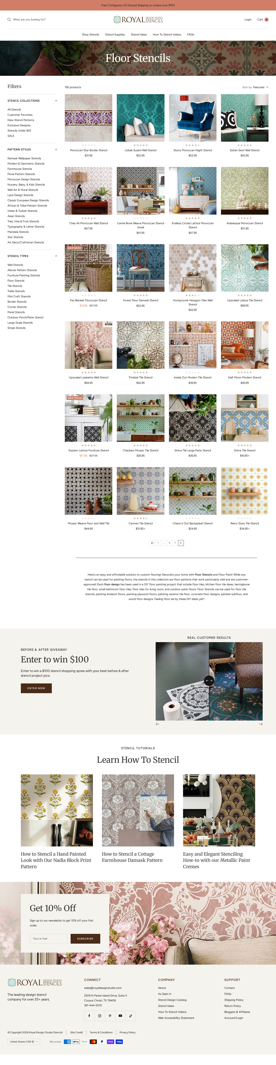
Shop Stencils (90, 34)
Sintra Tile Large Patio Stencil (192, 450)
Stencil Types (18, 256)
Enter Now (36, 688)
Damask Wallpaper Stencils (24, 158)
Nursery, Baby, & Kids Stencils (26, 184)
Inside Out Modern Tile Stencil (192, 377)
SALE (11, 135)
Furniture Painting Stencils (24, 275)
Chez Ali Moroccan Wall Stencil (88, 223)
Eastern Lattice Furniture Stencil (89, 450)
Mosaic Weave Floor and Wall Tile (88, 523)
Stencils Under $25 (19, 130)
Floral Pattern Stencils (21, 174)
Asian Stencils (16, 216)
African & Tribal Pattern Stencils (27, 205)
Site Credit (76, 1032)
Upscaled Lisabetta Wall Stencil (88, 377)
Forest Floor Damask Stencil (140, 300)
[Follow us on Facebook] (89, 1016)
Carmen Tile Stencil (141, 523)
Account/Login (233, 1018)
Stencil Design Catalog (172, 1000)
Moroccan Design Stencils (24, 179)
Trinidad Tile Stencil (140, 377)
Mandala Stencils (18, 231)
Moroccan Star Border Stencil (88, 150)
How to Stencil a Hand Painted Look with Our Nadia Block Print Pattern (56, 860)
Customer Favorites (20, 114)
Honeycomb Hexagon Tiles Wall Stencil (193, 302)
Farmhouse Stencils (20, 168)
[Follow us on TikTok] (130, 1016)
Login (247, 19)
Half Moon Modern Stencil (244, 377)
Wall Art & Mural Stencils (23, 189)
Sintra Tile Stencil (244, 450)
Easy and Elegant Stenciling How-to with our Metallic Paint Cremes (216, 860)
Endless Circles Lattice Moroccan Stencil (193, 225)
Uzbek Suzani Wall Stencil (140, 150)
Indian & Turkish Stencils (22, 210)
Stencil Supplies (115, 34)
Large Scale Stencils (20, 322)
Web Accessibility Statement (176, 1018)
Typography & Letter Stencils (26, 226)
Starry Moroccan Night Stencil (192, 150)
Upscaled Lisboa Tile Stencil (244, 300)
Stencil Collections (24, 100)
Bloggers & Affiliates (237, 1012)
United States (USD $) (22, 1041)
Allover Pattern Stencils (22, 270)
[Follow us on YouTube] (120, 1016)
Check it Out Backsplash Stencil (193, 523)
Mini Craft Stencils (19, 296)
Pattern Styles (19, 149)
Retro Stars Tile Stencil (245, 523)
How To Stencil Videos (167, 34)
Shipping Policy (234, 1000)
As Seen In (164, 994)
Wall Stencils (15, 264)
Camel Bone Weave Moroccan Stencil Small (140, 225)
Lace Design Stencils (20, 195)
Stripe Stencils (17, 327)
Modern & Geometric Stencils (26, 163)
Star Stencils (15, 237)
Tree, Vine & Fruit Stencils (23, 221)
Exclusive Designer (19, 125)
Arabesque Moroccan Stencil (245, 223)
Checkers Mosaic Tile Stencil (140, 450)
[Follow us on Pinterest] (110, 1016)
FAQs (190, 34)
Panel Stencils (16, 312)
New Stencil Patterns (21, 120)
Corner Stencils (17, 306)
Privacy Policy (128, 1032)
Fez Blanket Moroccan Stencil (88, 300)
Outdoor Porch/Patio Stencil (25, 317)
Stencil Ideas (139, 34)
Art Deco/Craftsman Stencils (26, 242)
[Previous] (152, 543)
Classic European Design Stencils (28, 200)
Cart (262, 19)
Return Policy (232, 1006)
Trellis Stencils (16, 291)
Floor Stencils (16, 280)
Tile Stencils (15, 285)
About (162, 988)
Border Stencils (17, 301)
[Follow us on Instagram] (99, 1016)
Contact (229, 988)
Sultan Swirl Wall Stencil (244, 150)
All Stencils (14, 109)
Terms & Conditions (101, 1032)
